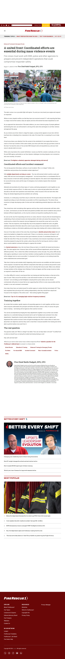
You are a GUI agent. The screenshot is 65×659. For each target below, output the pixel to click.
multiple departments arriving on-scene (19, 174)
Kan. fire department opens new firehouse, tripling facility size (24, 530)
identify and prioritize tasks (47, 232)
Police (56, 350)
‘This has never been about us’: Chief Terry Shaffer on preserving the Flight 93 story (30, 535)
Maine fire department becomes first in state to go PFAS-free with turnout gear (28, 516)
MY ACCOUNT (46, 25)
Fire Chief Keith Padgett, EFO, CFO (30, 66)
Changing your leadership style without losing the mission (21, 456)
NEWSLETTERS (37, 25)
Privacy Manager (45, 604)
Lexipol (14, 648)
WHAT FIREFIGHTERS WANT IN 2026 (27, 36)
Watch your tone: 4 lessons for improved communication (20, 470)
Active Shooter (9, 347)
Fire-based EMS (17, 350)
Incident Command (30, 350)
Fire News (7, 350)
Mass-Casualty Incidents (44, 350)
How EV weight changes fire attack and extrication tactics (20, 461)
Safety (6, 353)
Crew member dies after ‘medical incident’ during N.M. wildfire (24, 521)
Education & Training (21, 347)
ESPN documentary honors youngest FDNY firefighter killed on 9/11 (25, 525)
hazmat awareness (12, 247)
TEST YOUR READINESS (46, 36)
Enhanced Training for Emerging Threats (14, 44)
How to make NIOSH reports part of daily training (18, 466)
